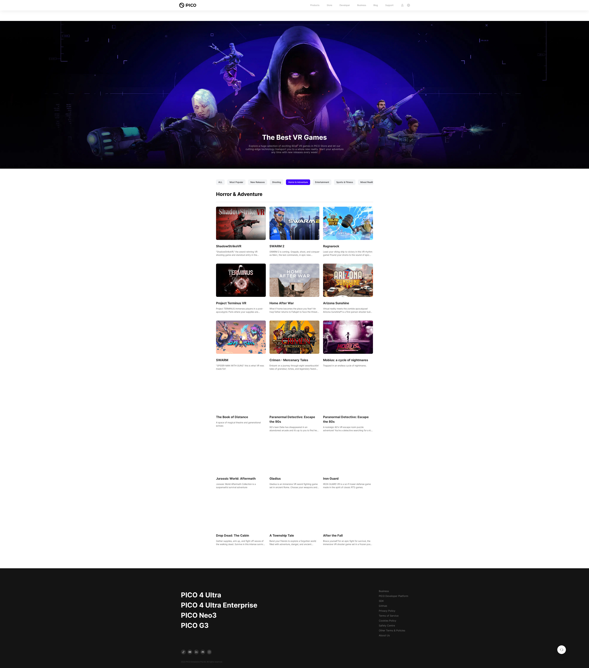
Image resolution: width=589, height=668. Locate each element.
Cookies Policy (387, 620)
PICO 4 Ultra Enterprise (219, 605)
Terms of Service (389, 615)
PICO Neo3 (199, 615)
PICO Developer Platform (393, 596)
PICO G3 (195, 625)
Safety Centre (387, 625)
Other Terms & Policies (392, 630)
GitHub (383, 605)
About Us (384, 635)
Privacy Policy (387, 610)
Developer (345, 5)
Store (329, 5)
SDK (381, 600)
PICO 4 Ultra (201, 595)
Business (361, 5)
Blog (375, 5)
